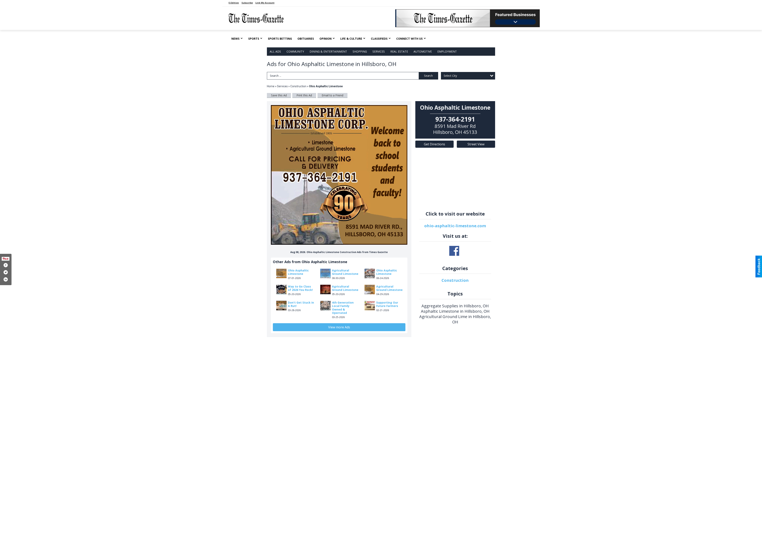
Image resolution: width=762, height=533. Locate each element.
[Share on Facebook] (5, 265)
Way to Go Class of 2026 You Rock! (300, 288)
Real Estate (399, 51)
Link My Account (264, 2)
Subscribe (247, 2)
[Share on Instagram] (5, 279)
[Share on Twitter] (5, 272)
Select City (450, 76)
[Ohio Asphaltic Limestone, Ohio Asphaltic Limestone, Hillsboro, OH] (339, 175)
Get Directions (434, 144)
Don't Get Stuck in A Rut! (301, 304)
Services (378, 51)
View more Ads (339, 327)
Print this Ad (304, 95)
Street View (476, 144)
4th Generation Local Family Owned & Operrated (343, 308)
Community (295, 51)
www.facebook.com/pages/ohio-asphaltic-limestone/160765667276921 (454, 251)
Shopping (360, 51)
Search (428, 76)
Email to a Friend (332, 95)
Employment (447, 51)
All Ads (275, 51)
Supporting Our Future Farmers (387, 304)
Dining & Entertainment (328, 51)
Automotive (423, 51)
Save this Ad (279, 95)
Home (270, 86)
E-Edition (234, 2)
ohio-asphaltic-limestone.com (455, 225)
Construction (298, 86)
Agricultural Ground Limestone (345, 272)
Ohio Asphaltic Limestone (298, 272)
